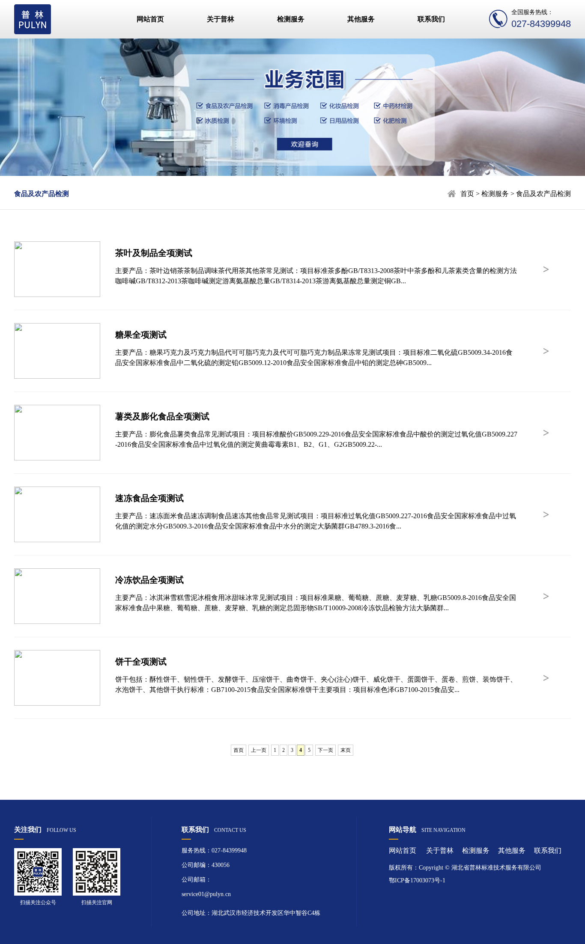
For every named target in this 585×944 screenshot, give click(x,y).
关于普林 (220, 19)
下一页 (325, 750)
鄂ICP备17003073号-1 (417, 880)
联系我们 (431, 19)
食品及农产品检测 (41, 193)
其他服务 (361, 19)
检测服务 (290, 19)
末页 (345, 750)
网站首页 (150, 19)
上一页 (258, 750)
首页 (467, 193)
